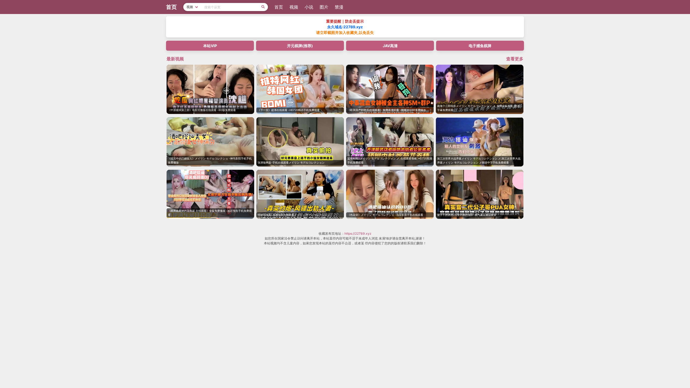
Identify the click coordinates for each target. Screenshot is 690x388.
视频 (293, 7)
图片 (324, 7)
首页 (278, 7)
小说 (309, 7)
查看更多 (514, 58)
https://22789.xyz (357, 233)
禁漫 (339, 7)
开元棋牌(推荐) (300, 45)
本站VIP (210, 45)
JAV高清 (390, 45)
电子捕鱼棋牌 (480, 45)
